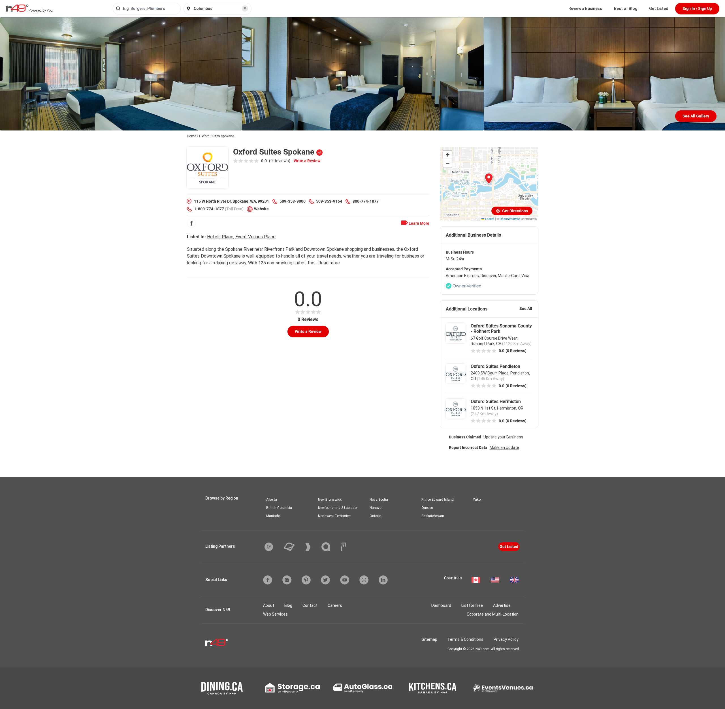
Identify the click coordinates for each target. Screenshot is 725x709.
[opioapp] (364, 580)
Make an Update (504, 447)
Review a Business (585, 8)
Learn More (418, 223)
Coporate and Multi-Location (493, 614)
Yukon (478, 500)
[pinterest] (306, 580)
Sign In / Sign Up (697, 8)
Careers (335, 605)
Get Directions (514, 211)
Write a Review (307, 160)
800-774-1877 (366, 201)
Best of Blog (625, 8)
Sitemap (429, 639)
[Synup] (312, 547)
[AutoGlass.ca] (362, 688)
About (268, 605)
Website (261, 209)
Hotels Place (220, 236)
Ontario (375, 516)
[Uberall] (293, 547)
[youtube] (344, 580)
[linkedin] (383, 580)
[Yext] (273, 547)
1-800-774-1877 (209, 209)
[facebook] (191, 223)
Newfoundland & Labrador (338, 508)
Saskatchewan (432, 516)
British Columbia (279, 508)
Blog (288, 605)
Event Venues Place (255, 236)
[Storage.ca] (292, 688)
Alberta (271, 500)
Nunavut (376, 508)
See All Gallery (696, 116)
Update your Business (503, 437)
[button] (489, 178)
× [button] (245, 8)
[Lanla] (330, 547)
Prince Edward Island (437, 500)
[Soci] (343, 547)
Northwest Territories (334, 516)
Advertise (502, 605)
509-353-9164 (329, 201)
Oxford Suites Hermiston (496, 401)
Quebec (427, 508)
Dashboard (441, 605)
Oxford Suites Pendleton (495, 366)
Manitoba (273, 516)
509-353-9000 (293, 201)
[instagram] (287, 580)
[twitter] (325, 580)
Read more (329, 262)
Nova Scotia (379, 500)
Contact (309, 605)
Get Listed (658, 8)
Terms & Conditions (465, 639)
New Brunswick (330, 500)
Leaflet (489, 219)
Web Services (275, 614)
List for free (472, 605)
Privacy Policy (506, 639)
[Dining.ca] (222, 688)
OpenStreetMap (510, 219)
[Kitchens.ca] (432, 688)
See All (525, 308)
